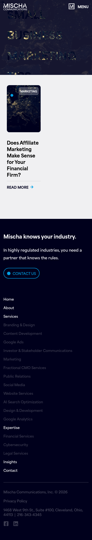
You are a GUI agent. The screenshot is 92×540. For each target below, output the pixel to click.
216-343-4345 (29, 514)
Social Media (14, 384)
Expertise (11, 427)
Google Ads (13, 341)
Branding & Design (19, 324)
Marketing (12, 359)
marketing (28, 91)
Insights (10, 461)
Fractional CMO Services (24, 367)
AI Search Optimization (23, 401)
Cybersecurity (15, 444)
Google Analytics (18, 418)
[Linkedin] (15, 523)
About (8, 307)
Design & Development (23, 410)
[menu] (71, 6)
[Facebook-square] (6, 523)
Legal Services (15, 453)
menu (83, 6)
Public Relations (17, 376)
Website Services (18, 393)
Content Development (22, 333)
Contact (10, 470)
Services (10, 316)
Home (8, 299)
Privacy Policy (15, 500)
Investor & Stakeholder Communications (37, 350)
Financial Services (18, 436)
